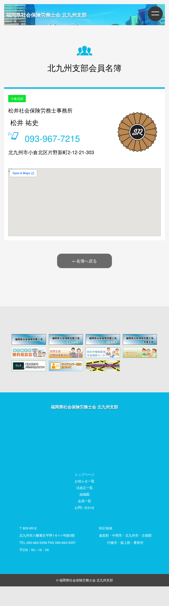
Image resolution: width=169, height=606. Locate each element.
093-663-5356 (36, 542)
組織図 (84, 494)
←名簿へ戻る (84, 261)
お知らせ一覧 (84, 481)
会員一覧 (84, 500)
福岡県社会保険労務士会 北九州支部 (46, 14)
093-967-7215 (52, 138)
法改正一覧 (84, 487)
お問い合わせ (84, 507)
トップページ (84, 474)
